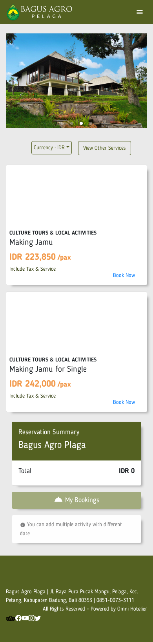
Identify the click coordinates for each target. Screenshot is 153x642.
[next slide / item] (141, 82)
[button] (62, 123)
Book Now (124, 275)
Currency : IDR (49, 147)
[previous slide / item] (11, 82)
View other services (104, 148)
